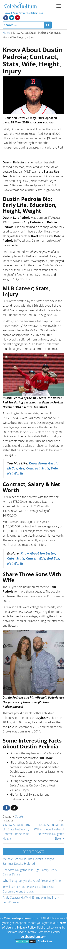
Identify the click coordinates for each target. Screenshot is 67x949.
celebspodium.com (23, 918)
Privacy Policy (26, 927)
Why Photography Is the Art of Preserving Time (32, 881)
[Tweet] (14, 808)
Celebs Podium (43, 122)
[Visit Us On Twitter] (11, 17)
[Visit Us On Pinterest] (17, 17)
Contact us (45, 941)
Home (7, 33)
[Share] (6, 808)
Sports (19, 816)
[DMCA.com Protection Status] (26, 941)
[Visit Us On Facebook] (6, 17)
